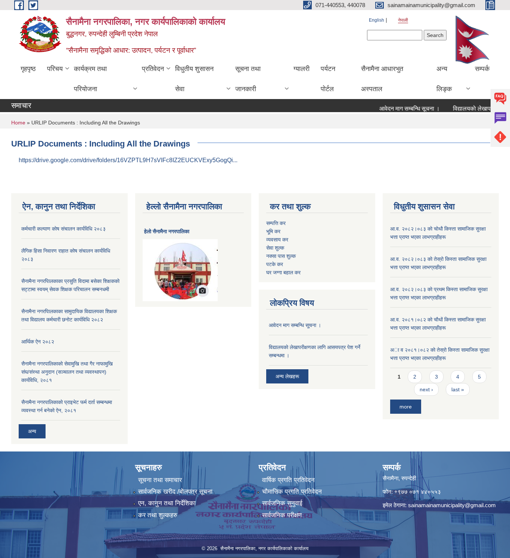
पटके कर (274, 264)
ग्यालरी (301, 69)
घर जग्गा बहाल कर (283, 272)
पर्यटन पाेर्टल (328, 79)
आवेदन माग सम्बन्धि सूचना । (402, 108)
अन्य (32, 431)
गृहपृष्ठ (28, 69)
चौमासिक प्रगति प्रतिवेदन (292, 491)
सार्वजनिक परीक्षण (282, 515)
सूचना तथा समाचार (160, 480)
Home (18, 123)
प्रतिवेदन (153, 69)
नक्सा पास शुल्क (281, 256)
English (376, 20)
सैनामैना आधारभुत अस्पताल (382, 79)
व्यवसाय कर (277, 240)
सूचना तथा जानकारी (248, 79)
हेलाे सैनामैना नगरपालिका (166, 231)
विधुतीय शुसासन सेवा (194, 79)
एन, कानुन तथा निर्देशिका (167, 503)
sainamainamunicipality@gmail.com (452, 505)
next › (426, 389)
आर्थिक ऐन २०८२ (37, 342)
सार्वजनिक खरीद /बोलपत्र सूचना (175, 491)
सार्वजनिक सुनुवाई (282, 503)
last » (457, 389)
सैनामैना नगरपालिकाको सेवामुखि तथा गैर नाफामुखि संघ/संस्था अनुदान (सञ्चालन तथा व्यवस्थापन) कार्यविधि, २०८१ (67, 372)
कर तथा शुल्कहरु (157, 515)
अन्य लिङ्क (444, 79)
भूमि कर (273, 231)
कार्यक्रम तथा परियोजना (90, 79)
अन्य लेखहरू (287, 376)
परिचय (55, 69)
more (405, 407)
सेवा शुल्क (275, 248)
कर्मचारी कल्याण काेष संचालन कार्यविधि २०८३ (63, 229)
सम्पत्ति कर (276, 223)
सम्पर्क (482, 69)
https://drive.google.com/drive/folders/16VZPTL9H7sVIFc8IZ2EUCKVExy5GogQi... (128, 160)
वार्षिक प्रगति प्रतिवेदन (288, 480)
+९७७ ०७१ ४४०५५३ (417, 491)
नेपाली (403, 20)
